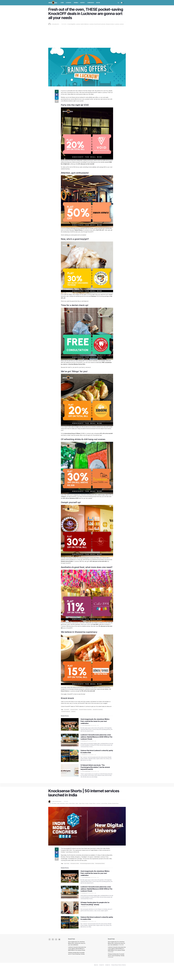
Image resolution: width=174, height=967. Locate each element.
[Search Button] (118, 2)
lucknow (73, 711)
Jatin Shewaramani (86, 725)
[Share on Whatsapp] (57, 91)
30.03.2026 (63, 24)
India (58, 803)
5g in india (66, 863)
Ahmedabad (90, 2)
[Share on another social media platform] (57, 101)
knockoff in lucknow (97, 709)
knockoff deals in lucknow (85, 709)
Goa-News (54, 803)
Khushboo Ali (85, 741)
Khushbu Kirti (56, 24)
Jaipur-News (82, 803)
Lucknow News (104, 803)
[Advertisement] (87, 35)
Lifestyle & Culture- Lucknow (112, 24)
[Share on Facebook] (57, 94)
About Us (96, 964)
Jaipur (76, 803)
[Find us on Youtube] (59, 939)
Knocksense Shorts (99, 863)
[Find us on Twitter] (53, 939)
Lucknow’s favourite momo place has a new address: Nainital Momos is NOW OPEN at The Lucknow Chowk (96, 737)
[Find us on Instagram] (56, 939)
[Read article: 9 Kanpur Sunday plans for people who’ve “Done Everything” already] (70, 907)
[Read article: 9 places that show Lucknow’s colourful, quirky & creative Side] (70, 755)
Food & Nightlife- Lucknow (74, 24)
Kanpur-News (92, 803)
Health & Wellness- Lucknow (86, 24)
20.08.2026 (94, 771)
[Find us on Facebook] (49, 939)
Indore (98, 2)
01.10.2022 (66, 801)
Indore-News (72, 803)
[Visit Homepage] (53, 2)
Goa (50, 803)
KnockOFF (66, 709)
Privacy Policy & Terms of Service (118, 964)
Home (62, 2)
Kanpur (82, 2)
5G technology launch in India (87, 863)
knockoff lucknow (66, 711)
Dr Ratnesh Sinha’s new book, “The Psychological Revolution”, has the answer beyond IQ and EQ (95, 767)
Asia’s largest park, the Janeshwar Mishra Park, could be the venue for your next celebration (95, 721)
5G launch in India (75, 863)
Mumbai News (115, 803)
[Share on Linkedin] (57, 98)
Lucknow (68, 2)
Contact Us (107, 964)
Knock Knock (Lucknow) (99, 24)
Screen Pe (101, 964)
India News (62, 803)
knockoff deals (74, 709)
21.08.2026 (94, 725)
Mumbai (76, 2)
